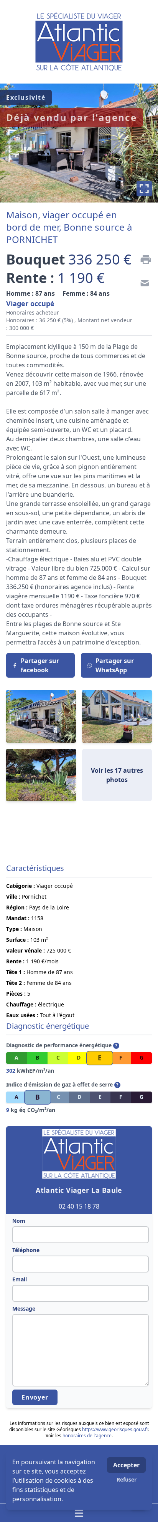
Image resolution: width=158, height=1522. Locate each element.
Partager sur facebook (40, 665)
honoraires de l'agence (87, 1435)
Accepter (126, 1465)
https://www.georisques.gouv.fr (115, 1429)
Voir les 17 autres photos (117, 775)
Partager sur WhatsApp (114, 665)
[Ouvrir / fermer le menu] (79, 1513)
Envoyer (34, 1397)
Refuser (127, 1479)
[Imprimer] (142, 259)
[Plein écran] (144, 188)
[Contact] (142, 284)
